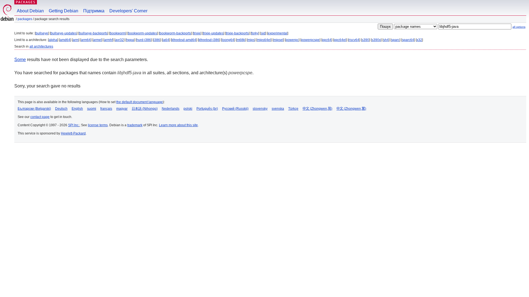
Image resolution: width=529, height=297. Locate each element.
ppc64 (326, 40)
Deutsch (61, 109)
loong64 (228, 40)
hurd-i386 (143, 40)
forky (254, 33)
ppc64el (340, 40)
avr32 (119, 40)
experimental (277, 33)
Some (20, 59)
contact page (40, 117)
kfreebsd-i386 (209, 40)
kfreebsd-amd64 (184, 40)
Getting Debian (63, 11)
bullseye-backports (93, 33)
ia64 (166, 40)
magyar (122, 109)
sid (263, 33)
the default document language (139, 102)
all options (518, 26)
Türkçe (293, 109)
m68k (241, 40)
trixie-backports (237, 33)
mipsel (278, 40)
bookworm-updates (142, 33)
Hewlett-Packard (73, 133)
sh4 (386, 40)
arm (76, 40)
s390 (365, 40)
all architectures (41, 46)
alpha (53, 40)
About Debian (30, 11)
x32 (419, 40)
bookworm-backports (175, 33)
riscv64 (354, 40)
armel (97, 40)
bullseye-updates (64, 33)
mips (251, 40)
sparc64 (408, 40)
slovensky (260, 109)
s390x (376, 40)
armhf (108, 40)
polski (187, 109)
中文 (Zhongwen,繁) (351, 109)
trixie (197, 33)
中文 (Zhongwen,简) (317, 109)
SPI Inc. (73, 125)
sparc (395, 40)
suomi (91, 109)
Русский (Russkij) (235, 109)
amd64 (65, 40)
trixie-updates (213, 33)
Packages (26, 2)
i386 (156, 40)
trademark (134, 125)
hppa (130, 40)
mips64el (264, 40)
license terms (98, 125)
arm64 (86, 40)
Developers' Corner (128, 11)
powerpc (292, 40)
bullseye (42, 33)
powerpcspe (310, 40)
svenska (278, 109)
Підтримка (93, 11)
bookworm (118, 33)
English (77, 109)
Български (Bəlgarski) (34, 109)
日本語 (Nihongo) (145, 109)
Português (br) (207, 109)
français (106, 109)
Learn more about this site (178, 125)
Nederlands (170, 109)
